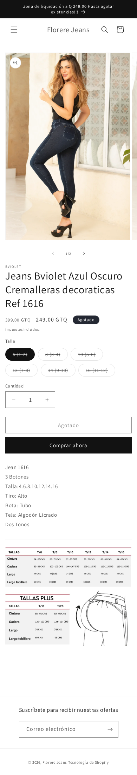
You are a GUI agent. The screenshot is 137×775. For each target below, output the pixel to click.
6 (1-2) (24, 356)
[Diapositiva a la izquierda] (53, 253)
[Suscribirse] (110, 729)
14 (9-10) (62, 372)
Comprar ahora (68, 445)
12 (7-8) (25, 372)
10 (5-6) (90, 356)
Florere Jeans (55, 762)
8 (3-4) (56, 356)
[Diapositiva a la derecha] (84, 253)
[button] (14, 29)
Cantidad (14, 386)
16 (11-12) (100, 372)
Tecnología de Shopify (88, 762)
